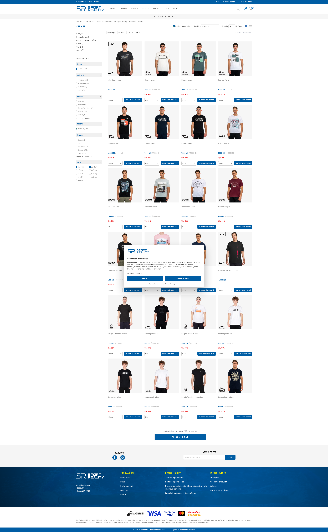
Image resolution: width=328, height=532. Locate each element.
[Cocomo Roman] (198, 185)
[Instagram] (122, 457)
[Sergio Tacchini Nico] (198, 312)
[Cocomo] (222, 136)
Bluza (79, 44)
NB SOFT (166, 530)
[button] (241, 9)
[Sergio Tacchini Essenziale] (198, 376)
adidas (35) (83, 105)
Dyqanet (124, 490)
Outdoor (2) (82, 87)
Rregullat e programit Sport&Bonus (180, 493)
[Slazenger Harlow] (162, 376)
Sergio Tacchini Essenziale (192, 397)
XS (80, 180)
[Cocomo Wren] (162, 185)
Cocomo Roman (188, 207)
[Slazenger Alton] (235, 312)
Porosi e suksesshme (219, 490)
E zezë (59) (82, 153)
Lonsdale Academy (226, 397)
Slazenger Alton (225, 334)
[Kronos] (148, 73)
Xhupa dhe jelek (83, 37)
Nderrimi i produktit (218, 482)
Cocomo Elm (223, 143)
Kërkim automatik (182, 26)
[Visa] (154, 513)
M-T (80, 174)
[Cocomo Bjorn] (235, 185)
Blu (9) (80, 143)
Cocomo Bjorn (224, 207)
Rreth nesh (125, 477)
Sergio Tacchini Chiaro (117, 334)
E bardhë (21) (83, 150)
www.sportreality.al (146, 530)
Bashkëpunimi (126, 486)
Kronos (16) (82, 111)
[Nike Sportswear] (125, 58)
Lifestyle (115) (83, 80)
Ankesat (213, 486)
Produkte (132, 21)
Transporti (214, 477)
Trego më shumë (180, 437)
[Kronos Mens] (162, 58)
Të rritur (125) (83, 129)
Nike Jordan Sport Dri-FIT (228, 270)
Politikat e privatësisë (174, 482)
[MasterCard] (181, 513)
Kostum (80, 50)
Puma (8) (81, 115)
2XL (81, 167)
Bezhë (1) (81, 140)
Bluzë (79, 34)
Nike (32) (81, 101)
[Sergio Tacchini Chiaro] (125, 312)
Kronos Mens (150, 80)
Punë (122, 482)
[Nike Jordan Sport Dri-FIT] (235, 249)
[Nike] (111, 73)
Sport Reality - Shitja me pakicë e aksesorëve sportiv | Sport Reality (101, 21)
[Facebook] (114, 457)
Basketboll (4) (83, 83)
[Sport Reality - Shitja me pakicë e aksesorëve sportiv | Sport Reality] (90, 9)
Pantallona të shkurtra (86, 40)
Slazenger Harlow (152, 397)
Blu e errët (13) (83, 147)
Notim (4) (81, 90)
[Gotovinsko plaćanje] (135, 513)
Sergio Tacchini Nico (189, 334)
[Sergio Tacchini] (111, 327)
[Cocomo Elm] (235, 122)
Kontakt (123, 494)
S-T (80, 177)
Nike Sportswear (115, 80)
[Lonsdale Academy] (235, 376)
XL (94, 177)
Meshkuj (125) (83, 69)
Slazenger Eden (151, 334)
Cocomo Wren (151, 207)
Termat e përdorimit (174, 477)
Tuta (79, 47)
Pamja (225, 26)
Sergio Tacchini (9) (85, 108)
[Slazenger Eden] (162, 312)
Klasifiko (197, 26)
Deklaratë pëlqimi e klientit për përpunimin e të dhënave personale (186, 487)
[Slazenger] (148, 327)
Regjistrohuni (229, 2)
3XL (94, 167)
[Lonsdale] (222, 389)
